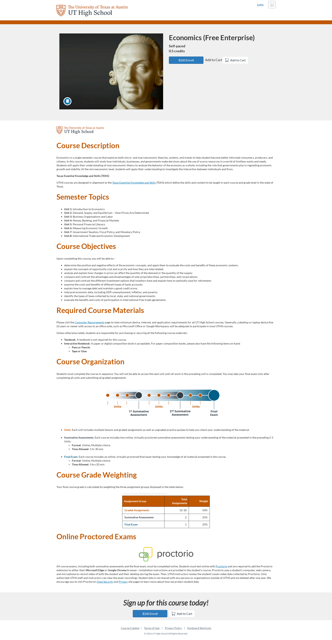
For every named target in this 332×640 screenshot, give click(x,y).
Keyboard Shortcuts (199, 628)
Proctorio (221, 566)
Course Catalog (130, 628)
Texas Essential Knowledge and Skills (134, 182)
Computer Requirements (89, 322)
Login (260, 4)
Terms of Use (151, 628)
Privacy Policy (173, 628)
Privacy (123, 581)
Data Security (105, 581)
